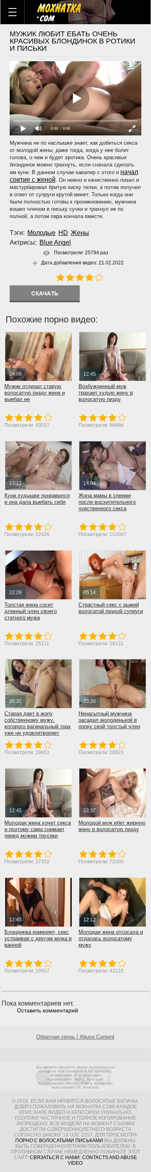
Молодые (41, 232)
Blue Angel (55, 242)
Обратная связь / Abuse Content (75, 1037)
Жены (80, 232)
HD (63, 232)
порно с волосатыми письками (59, 1140)
